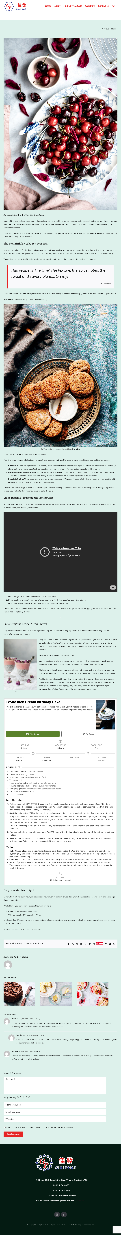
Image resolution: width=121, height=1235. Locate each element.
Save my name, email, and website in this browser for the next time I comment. (40, 1127)
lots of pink (53, 689)
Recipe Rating (10, 1098)
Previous (105, 29)
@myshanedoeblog (81, 897)
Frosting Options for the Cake (61, 655)
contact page (81, 1201)
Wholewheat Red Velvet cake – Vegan (25, 915)
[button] (113, 5)
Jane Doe (19, 1035)
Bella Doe (15, 1019)
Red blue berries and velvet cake (22, 912)
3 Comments (36, 930)
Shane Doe (76, 449)
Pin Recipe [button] (89, 734)
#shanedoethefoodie (13, 900)
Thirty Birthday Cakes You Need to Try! (31, 300)
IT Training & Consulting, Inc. (83, 1225)
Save (100, 943)
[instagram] (57, 1214)
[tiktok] (64, 1214)
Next (113, 29)
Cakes (28, 930)
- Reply (37, 1019)
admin (8, 930)
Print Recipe (34, 734)
